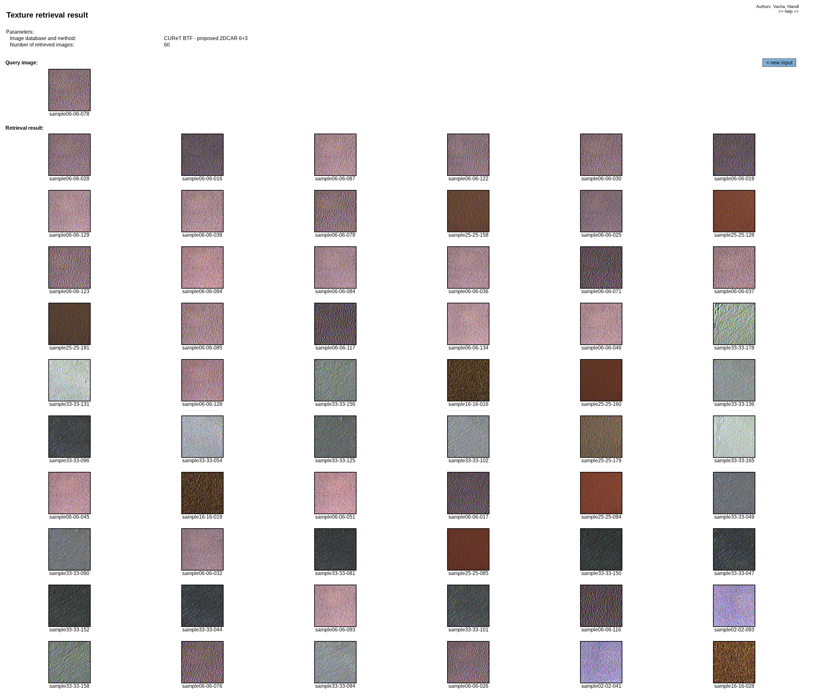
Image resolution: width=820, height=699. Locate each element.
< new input (779, 62)
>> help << (788, 11)
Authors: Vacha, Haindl (777, 6)
